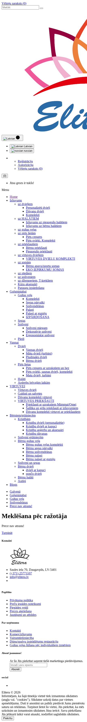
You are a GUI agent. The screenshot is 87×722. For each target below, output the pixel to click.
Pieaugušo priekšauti (39, 251)
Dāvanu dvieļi (35, 211)
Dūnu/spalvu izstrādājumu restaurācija (34, 641)
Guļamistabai (18, 291)
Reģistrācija (25, 161)
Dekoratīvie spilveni (39, 331)
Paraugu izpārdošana (31, 288)
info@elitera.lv (19, 577)
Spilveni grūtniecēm (30, 437)
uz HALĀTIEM (28, 218)
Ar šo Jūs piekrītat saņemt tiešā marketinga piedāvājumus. (46, 661)
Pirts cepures (34, 237)
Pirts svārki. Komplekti (40, 240)
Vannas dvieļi (34, 349)
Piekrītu (7, 718)
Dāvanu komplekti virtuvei (35, 397)
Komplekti (32, 215)
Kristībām (24, 419)
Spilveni (23, 324)
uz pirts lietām (27, 233)
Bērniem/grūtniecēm (23, 415)
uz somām (24, 262)
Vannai (14, 342)
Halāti (21, 379)
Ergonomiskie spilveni (40, 335)
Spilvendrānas (35, 306)
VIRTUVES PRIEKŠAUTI (36, 401)
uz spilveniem (26, 277)
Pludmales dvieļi (36, 357)
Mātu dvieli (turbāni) (39, 353)
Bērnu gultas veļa (29, 441)
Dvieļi (22, 346)
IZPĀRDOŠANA (37, 317)
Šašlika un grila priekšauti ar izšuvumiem (52, 408)
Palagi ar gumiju (36, 313)
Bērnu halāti (25, 477)
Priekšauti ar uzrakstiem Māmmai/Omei (51, 404)
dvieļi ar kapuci (36, 470)
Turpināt (7, 533)
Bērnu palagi (34, 455)
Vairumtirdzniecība (22, 638)
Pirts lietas (24, 364)
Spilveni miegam (36, 328)
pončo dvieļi (34, 473)
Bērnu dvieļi (34, 360)
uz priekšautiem (28, 244)
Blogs (13, 484)
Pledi (21, 339)
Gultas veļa (25, 295)
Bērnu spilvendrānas (39, 452)
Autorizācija (25, 165)
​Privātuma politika (21, 600)
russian (27, 150)
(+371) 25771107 (21, 573)
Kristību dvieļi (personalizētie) (45, 422)
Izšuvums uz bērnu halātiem (44, 226)
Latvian (27, 146)
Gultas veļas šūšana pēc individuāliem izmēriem (40, 645)
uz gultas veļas (27, 229)
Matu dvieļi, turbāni (38, 375)
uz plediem (25, 273)
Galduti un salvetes (30, 393)
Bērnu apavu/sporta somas (42, 266)
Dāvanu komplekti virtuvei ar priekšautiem (53, 411)
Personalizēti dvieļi (38, 207)
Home (14, 196)
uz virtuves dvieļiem (31, 255)
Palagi (30, 309)
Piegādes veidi (19, 607)
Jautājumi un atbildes (23, 615)
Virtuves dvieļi (27, 390)
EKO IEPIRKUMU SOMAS (45, 269)
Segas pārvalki (35, 302)
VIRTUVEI (17, 386)
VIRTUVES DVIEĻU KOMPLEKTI (50, 258)
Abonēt (15, 669)
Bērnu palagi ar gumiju (40, 459)
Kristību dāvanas (36, 433)
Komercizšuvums (21, 634)
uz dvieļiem (25, 204)
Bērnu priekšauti (36, 247)
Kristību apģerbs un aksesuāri (45, 430)
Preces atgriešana (21, 611)
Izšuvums (16, 200)
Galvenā (15, 491)
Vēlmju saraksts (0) (14, 3)
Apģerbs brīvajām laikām (34, 382)
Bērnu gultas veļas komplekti (44, 444)
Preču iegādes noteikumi (25, 604)
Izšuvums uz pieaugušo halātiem (46, 222)
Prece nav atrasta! (21, 506)
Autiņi (22, 481)
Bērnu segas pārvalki (39, 448)
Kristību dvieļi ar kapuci (41, 426)
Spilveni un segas (29, 462)
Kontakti (15, 630)
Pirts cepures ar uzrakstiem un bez (47, 368)
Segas (21, 320)
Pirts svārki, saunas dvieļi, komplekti (49, 371)
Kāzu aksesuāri (27, 284)
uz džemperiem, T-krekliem (35, 280)
